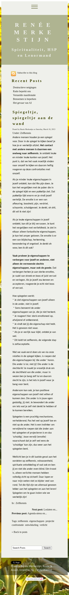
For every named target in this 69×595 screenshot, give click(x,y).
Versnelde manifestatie (24, 95)
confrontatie (18, 525)
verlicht (43, 525)
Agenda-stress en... (29, 513)
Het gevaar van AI (22, 102)
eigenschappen (36, 521)
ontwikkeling (31, 525)
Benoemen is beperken (24, 99)
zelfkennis (23, 521)
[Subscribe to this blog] (13, 73)
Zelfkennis (21, 503)
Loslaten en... (44, 509)
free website (34, 579)
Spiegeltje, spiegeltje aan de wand (33, 118)
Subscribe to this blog (27, 72)
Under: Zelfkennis (22, 133)
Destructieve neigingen (24, 87)
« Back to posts (19, 532)
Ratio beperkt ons (22, 91)
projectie (50, 521)
